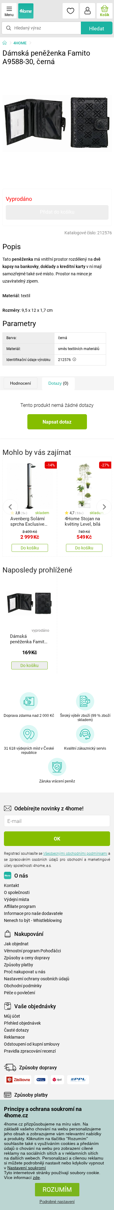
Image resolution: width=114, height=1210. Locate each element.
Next (104, 506)
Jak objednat (16, 944)
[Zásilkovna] (18, 1079)
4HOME (19, 43)
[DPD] (57, 1079)
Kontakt (11, 885)
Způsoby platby (18, 965)
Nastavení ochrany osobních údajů (36, 979)
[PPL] (78, 1079)
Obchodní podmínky (23, 986)
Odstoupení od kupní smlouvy (32, 1044)
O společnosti (16, 892)
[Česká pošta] (41, 1079)
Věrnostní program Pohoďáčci (32, 951)
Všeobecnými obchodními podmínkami (75, 853)
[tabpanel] (57, 123)
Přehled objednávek (22, 1023)
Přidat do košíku (57, 212)
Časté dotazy (16, 1030)
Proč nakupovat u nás (24, 972)
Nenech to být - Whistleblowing (33, 920)
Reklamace (14, 1037)
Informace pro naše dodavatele (33, 913)
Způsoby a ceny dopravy (27, 958)
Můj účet (12, 1016)
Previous (10, 506)
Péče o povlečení (19, 993)
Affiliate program (20, 906)
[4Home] (6, 43)
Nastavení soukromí (26, 1167)
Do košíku (30, 547)
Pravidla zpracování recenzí (30, 1051)
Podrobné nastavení (57, 1201)
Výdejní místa (16, 899)
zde (36, 1177)
